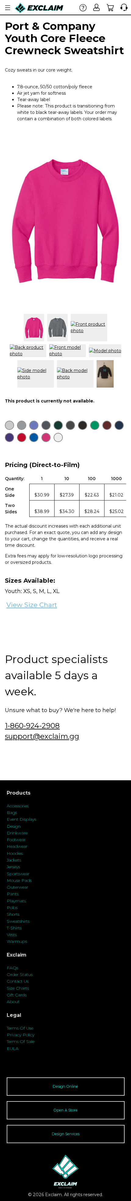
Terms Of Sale (20, 1041)
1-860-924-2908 (32, 725)
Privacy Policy (20, 1035)
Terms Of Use (20, 1028)
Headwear (17, 846)
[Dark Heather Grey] (70, 425)
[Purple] (9, 437)
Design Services (66, 1134)
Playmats (16, 901)
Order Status (20, 974)
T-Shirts (14, 928)
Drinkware (17, 833)
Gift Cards (17, 995)
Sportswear (18, 873)
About (13, 1001)
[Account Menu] (7, 8)
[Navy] (119, 425)
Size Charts (18, 988)
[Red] (21, 437)
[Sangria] (46, 437)
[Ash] (9, 425)
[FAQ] (83, 7)
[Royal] (33, 437)
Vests (12, 934)
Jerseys (13, 866)
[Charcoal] (46, 425)
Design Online (65, 1086)
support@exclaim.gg (42, 736)
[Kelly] (94, 425)
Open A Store (65, 1110)
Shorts (13, 914)
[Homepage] (39, 8)
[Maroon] (107, 425)
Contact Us (18, 981)
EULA (13, 1048)
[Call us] (122, 7)
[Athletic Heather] (21, 425)
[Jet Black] (82, 425)
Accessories (18, 806)
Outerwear (17, 887)
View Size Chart (31, 605)
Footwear (16, 839)
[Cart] (110, 7)
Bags (12, 812)
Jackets (14, 860)
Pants (13, 894)
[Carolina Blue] (33, 425)
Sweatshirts (18, 921)
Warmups (17, 941)
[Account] (97, 7)
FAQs (12, 968)
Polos (12, 907)
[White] (58, 437)
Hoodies (15, 853)
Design (14, 826)
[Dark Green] (58, 425)
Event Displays (21, 819)
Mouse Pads (19, 880)
